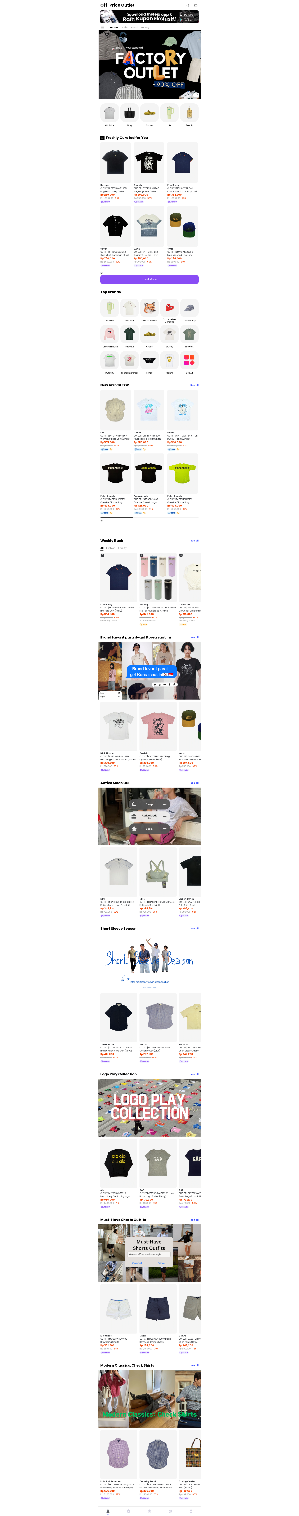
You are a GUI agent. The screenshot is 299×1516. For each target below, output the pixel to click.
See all (194, 385)
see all (195, 540)
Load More (149, 279)
